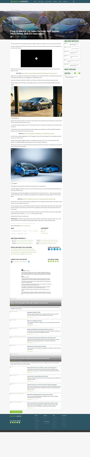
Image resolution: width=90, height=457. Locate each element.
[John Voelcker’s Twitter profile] (28, 261)
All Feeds (54, 417)
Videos (45, 419)
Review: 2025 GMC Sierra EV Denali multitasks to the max (40, 329)
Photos (45, 417)
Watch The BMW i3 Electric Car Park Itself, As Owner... (46, 243)
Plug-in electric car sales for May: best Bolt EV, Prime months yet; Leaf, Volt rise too (39, 73)
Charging (36, 417)
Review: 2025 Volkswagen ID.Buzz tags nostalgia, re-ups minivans (29, 303)
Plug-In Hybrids (20, 233)
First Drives (41, 1)
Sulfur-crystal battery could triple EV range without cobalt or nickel (42, 403)
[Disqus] (36, 282)
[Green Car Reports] (19, 1)
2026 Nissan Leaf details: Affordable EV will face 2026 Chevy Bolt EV (29, 358)
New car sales (35, 231)
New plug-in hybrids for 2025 (33, 312)
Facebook (24, 226)
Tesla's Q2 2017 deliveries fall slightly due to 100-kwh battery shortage (39, 133)
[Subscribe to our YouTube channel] (55, 261)
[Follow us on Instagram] (53, 261)
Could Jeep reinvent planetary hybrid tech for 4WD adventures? (41, 337)
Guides (59, 1)
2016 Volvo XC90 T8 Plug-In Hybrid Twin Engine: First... (22, 242)
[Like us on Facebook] (48, 261)
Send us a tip (44, 230)
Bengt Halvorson (13, 304)
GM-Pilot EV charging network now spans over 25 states (40, 394)
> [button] (79, 73)
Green (30, 231)
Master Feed (55, 419)
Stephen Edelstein (30, 342)
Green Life (65, 1)
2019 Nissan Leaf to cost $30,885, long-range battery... (23, 240)
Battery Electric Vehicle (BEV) (16, 231)
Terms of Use (64, 422)
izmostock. (52, 431)
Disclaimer (63, 423)
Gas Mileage (37, 422)
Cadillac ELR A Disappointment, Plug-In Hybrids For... (22, 243)
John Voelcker (16, 37)
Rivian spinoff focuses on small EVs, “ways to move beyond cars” (42, 367)
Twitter (29, 226)
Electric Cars (48, 1)
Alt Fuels (36, 426)
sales (25, 233)
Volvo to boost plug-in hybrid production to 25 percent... (47, 240)
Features (36, 429)
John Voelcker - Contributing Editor (20, 261)
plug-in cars (13, 233)
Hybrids (55, 1)
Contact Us (64, 419)
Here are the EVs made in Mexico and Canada (37, 376)
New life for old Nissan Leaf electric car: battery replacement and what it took (39, 199)
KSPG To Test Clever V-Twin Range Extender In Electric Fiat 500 (23, 252)
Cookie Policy (64, 425)
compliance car (28, 213)
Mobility (36, 419)
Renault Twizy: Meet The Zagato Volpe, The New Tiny (21, 254)
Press (63, 420)
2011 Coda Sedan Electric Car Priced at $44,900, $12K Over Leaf (23, 251)
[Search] (76, 1)
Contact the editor (45, 233)
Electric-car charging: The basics (34, 320)
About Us (63, 417)
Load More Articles (16, 412)
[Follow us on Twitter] (51, 261)
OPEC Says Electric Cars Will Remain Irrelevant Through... (47, 242)
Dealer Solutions (47, 423)
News (35, 1)
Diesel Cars (37, 427)
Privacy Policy (64, 426)
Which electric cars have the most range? (36, 346)
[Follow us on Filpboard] (58, 261)
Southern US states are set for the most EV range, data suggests (42, 384)
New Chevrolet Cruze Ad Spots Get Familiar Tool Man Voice (22, 249)
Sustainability (37, 420)
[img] (49, 249)
